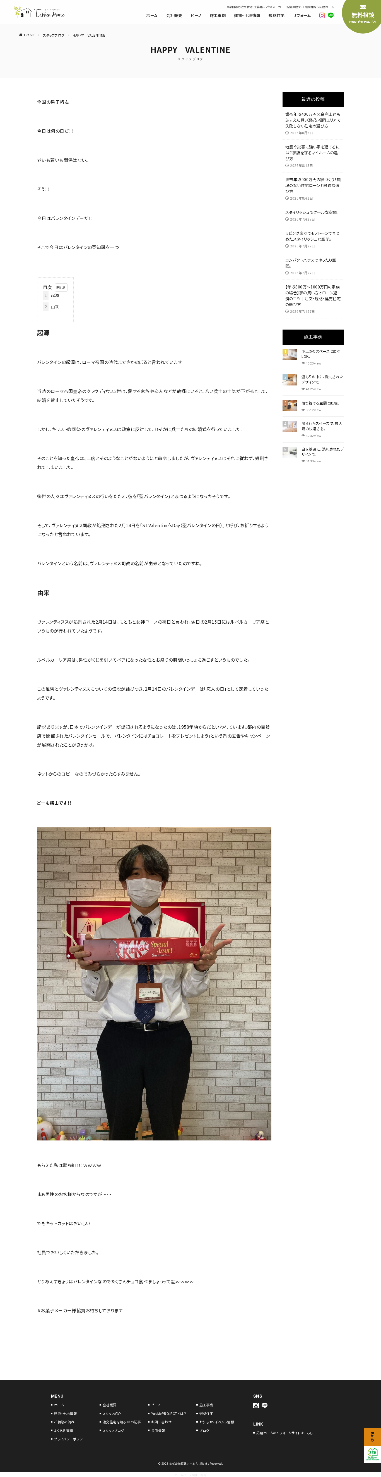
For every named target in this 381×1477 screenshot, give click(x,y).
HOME (29, 35)
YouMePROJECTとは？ (168, 1413)
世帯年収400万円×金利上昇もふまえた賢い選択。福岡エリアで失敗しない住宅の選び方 (313, 120)
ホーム (152, 15)
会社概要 (174, 15)
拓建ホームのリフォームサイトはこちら (284, 1432)
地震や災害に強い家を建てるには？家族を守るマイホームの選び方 (312, 152)
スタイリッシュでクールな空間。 (312, 212)
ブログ (204, 1430)
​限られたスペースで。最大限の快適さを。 (322, 426)
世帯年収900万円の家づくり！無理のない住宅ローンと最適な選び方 (313, 185)
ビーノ (196, 15)
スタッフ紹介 (112, 1413)
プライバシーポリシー (70, 1438)
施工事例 (218, 15)
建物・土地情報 (247, 15)
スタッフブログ (53, 35)
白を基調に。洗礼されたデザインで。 (323, 452)
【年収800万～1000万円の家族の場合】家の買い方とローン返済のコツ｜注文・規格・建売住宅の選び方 (313, 295)
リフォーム (302, 15)
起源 (52, 295)
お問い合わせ (161, 1421)
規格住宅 (277, 15)
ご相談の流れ (64, 1421)
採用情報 (158, 1430)
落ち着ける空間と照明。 (321, 403)
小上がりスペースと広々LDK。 (321, 354)
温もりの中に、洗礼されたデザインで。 (322, 379)
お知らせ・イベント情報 (216, 1421)
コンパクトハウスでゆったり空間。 (310, 263)
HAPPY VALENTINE (89, 35)
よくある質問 (63, 1430)
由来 (52, 306)
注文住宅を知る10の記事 (122, 1421)
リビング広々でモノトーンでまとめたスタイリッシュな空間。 (312, 236)
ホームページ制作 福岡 (190, 1475)
